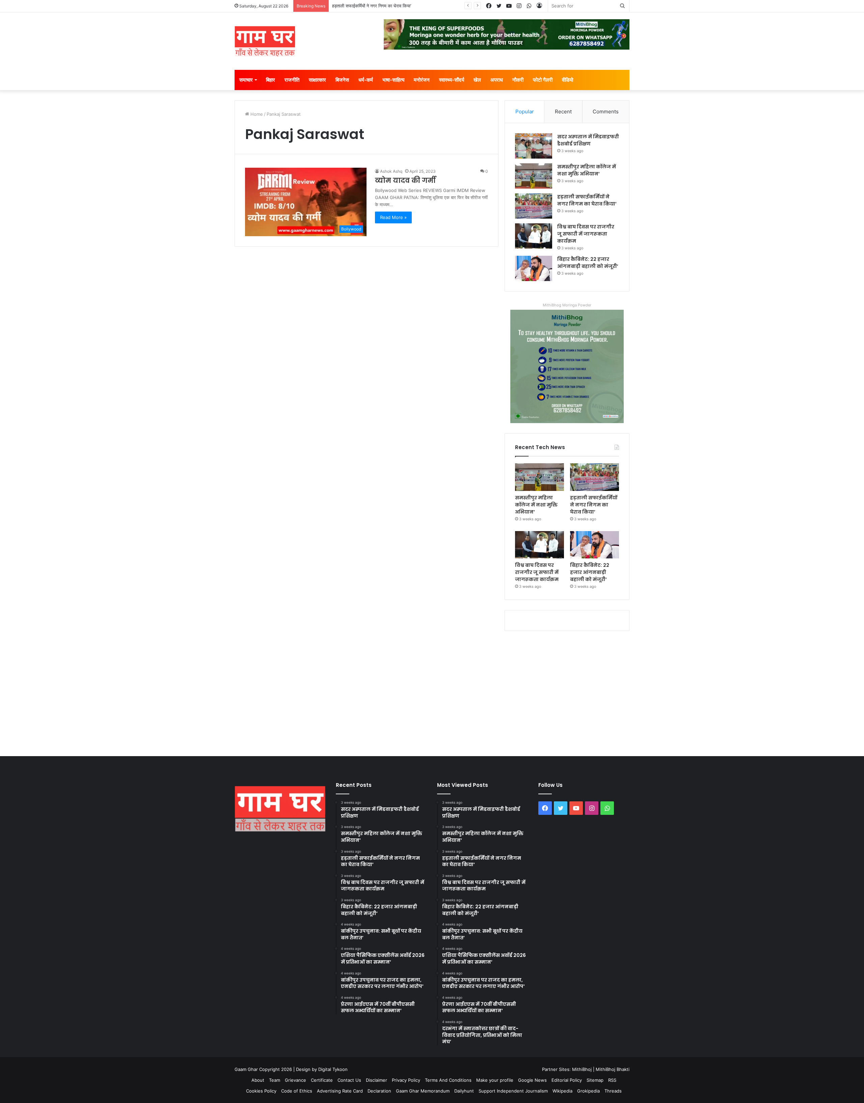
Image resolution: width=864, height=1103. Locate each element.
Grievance (295, 1080)
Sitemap (595, 1080)
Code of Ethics (296, 1091)
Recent (563, 111)
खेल (477, 80)
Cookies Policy (261, 1091)
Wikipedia (562, 1091)
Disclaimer (376, 1080)
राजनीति (292, 80)
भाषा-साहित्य (393, 80)
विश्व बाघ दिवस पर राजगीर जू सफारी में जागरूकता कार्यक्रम (379, 5)
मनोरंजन (422, 80)
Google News (532, 1080)
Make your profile (494, 1080)
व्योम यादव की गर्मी (405, 180)
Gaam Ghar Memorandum (423, 1091)
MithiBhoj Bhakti (612, 1069)
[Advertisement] (432, 692)
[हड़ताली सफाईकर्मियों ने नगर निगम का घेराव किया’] (533, 206)
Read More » (393, 217)
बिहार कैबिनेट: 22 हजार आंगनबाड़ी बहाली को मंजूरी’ (587, 263)
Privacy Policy (406, 1080)
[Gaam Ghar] (265, 41)
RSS (612, 1080)
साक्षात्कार (317, 80)
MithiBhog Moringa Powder (567, 305)
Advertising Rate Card (340, 1091)
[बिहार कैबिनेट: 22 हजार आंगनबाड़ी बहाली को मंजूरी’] (533, 268)
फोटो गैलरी (542, 80)
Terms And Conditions (448, 1080)
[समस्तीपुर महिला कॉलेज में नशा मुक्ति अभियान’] (533, 176)
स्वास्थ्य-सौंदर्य (451, 80)
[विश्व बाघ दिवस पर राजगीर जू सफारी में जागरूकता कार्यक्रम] (533, 236)
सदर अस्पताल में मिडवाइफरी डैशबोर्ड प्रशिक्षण (588, 140)
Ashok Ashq (391, 171)
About (257, 1080)
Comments (606, 111)
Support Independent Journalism (513, 1091)
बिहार (270, 80)
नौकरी (517, 80)
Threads (613, 1091)
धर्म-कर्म (365, 80)
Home (256, 114)
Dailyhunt (464, 1091)
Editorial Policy (566, 1080)
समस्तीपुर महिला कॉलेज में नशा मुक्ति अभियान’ (586, 170)
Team (274, 1080)
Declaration (379, 1091)
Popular (524, 111)
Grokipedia (588, 1091)
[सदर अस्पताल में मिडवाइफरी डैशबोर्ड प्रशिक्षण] (533, 146)
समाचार (246, 80)
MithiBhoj (582, 1069)
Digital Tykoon (333, 1069)
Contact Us (349, 1080)
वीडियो (567, 80)
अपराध (496, 80)
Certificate (322, 1080)
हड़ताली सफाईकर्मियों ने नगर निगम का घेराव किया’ (587, 200)
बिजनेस (342, 80)
